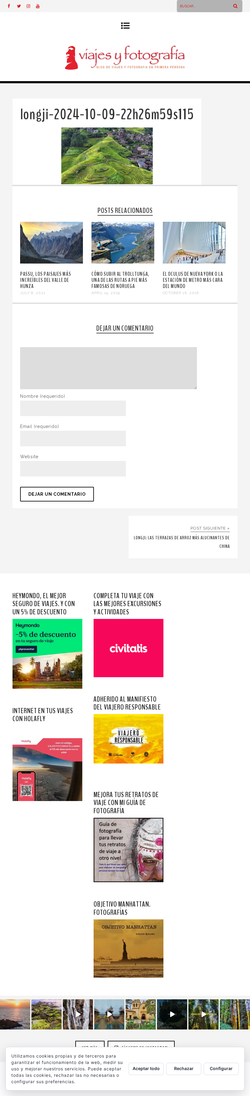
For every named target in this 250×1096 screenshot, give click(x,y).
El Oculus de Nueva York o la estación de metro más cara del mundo (193, 280)
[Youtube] (40, 6)
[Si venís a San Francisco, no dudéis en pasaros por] (109, 1014)
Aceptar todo (146, 1068)
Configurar (221, 1068)
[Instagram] (31, 6)
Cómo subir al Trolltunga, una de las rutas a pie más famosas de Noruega (120, 280)
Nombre (42, 396)
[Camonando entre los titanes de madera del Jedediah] (203, 1014)
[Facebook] (12, 6)
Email (39, 426)
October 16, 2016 (181, 293)
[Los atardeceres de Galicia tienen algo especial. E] (15, 1014)
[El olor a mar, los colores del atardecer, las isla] (46, 1014)
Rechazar (184, 1068)
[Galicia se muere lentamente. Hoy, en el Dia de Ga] (78, 1014)
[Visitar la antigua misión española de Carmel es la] (141, 1014)
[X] (21, 6)
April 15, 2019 (105, 293)
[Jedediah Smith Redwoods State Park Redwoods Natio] (235, 1014)
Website (29, 456)
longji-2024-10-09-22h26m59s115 (107, 114)
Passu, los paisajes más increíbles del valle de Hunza (45, 280)
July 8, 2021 (32, 293)
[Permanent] (51, 262)
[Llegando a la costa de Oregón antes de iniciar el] (172, 1014)
